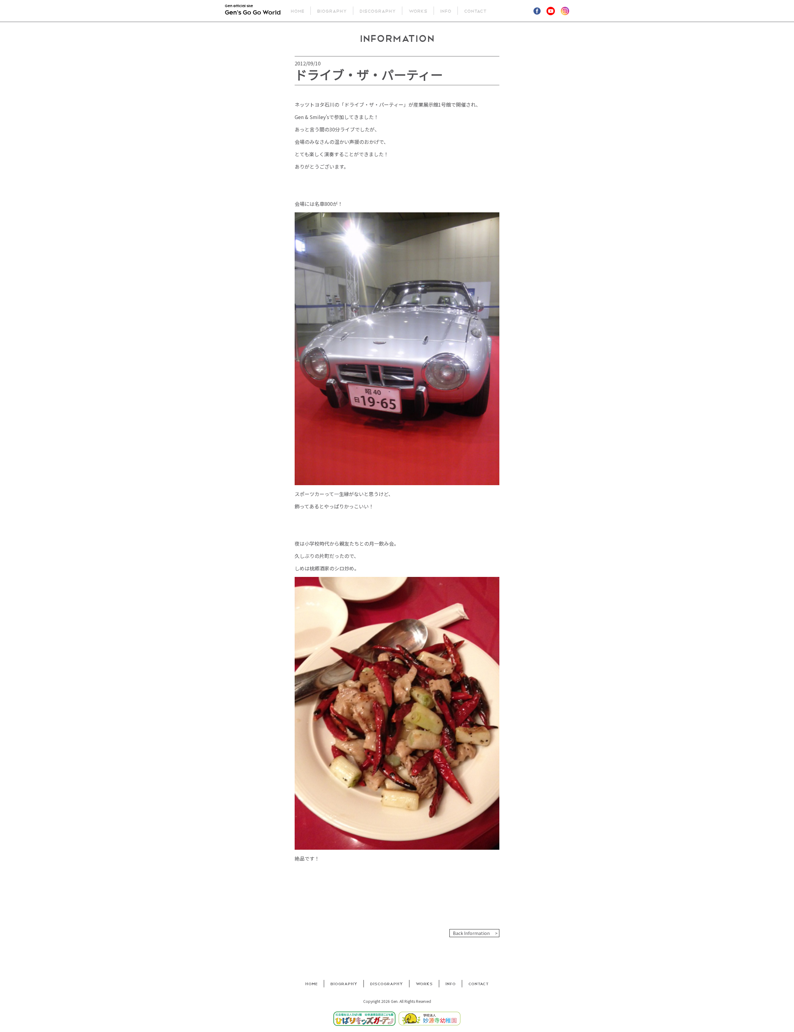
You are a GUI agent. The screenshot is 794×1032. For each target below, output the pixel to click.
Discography (377, 11)
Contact (475, 11)
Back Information (471, 933)
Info (445, 11)
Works (417, 11)
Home (297, 11)
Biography (332, 11)
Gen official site (253, 10)
